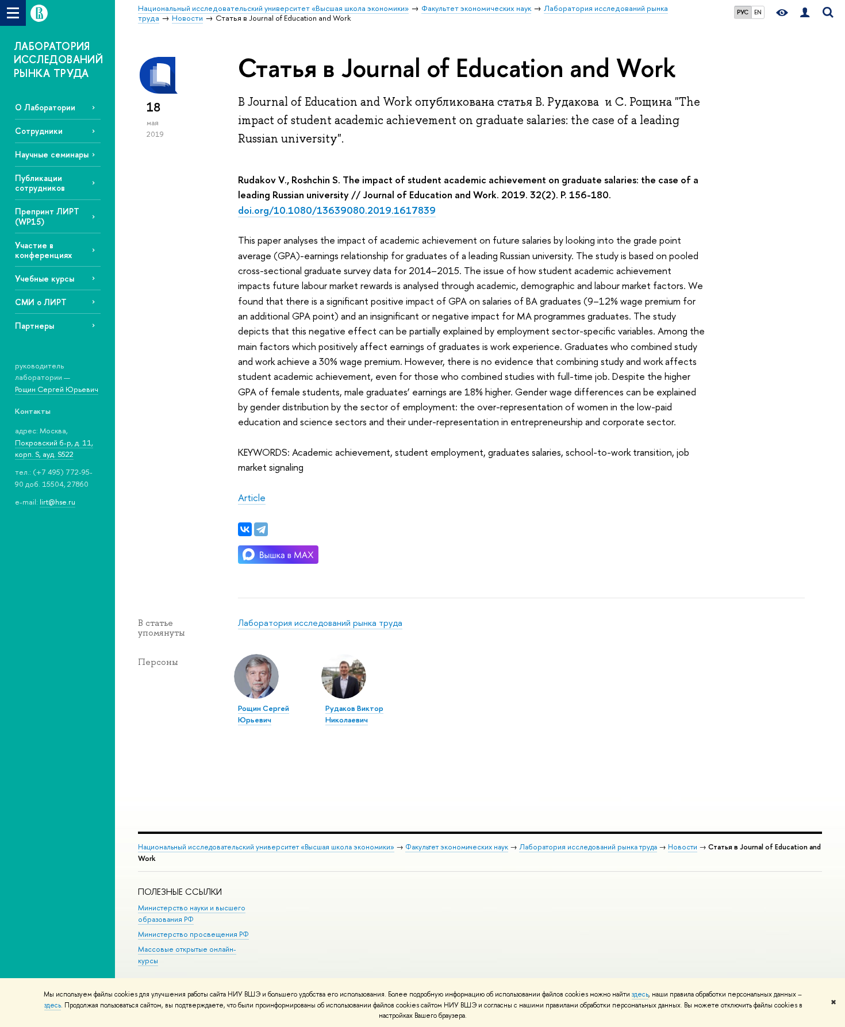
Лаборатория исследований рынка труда (320, 623)
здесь (640, 994)
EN (758, 12)
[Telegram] (261, 529)
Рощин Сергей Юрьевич (56, 389)
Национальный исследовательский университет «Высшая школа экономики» (266, 847)
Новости (682, 847)
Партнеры (34, 325)
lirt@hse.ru (57, 502)
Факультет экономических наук (456, 847)
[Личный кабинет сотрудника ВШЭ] (804, 13)
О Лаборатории (45, 107)
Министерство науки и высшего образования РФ (191, 913)
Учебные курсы (44, 278)
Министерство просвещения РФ (193, 934)
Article (252, 497)
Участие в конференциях (43, 250)
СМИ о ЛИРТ (41, 302)
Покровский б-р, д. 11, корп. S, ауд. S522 (54, 448)
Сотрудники (39, 130)
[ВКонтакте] (245, 529)
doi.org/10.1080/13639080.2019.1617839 (337, 210)
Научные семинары (52, 154)
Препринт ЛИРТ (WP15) (47, 216)
